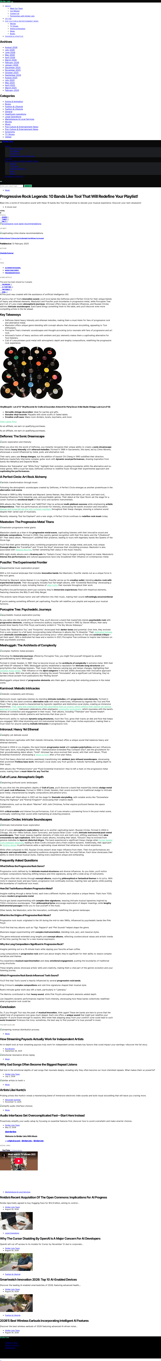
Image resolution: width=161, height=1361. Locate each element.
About (8, 6)
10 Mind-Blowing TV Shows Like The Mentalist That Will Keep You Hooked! (22, 238)
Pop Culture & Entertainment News (21, 21)
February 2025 (12, 90)
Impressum (10, 1348)
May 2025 (10, 82)
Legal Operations (13, 116)
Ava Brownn (10, 1049)
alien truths (52, 585)
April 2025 (10, 85)
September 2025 (13, 75)
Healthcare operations (15, 114)
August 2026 (11, 47)
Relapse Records (23, 549)
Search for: (4, 183)
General (8, 111)
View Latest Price (8, 421)
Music (12, 31)
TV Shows (14, 26)
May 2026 (10, 55)
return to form (42, 754)
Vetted (8, 19)
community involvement (69, 709)
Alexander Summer (13, 1100)
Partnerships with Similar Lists (22, 16)
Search (28, 186)
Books (12, 34)
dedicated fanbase (103, 632)
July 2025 (10, 80)
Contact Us (14, 13)
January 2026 (11, 65)
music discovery (12, 270)
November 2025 (13, 70)
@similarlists (10, 1131)
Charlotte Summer (6, 253)
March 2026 (11, 60)
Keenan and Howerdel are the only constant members (25, 509)
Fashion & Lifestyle (14, 36)
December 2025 (13, 67)
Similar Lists (5, 1)
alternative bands (13, 268)
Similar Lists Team (12, 1074)
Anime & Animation (17, 29)
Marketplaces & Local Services (19, 119)
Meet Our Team (16, 8)
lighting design (10, 845)
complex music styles (10, 670)
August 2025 (11, 77)
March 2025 (11, 87)
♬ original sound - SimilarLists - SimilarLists (24, 1140)
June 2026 (10, 52)
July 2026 (10, 50)
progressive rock (12, 273)
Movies (13, 23)
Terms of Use (11, 1343)
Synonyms (10, 132)
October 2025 (11, 72)
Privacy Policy (12, 1345)
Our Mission (15, 11)
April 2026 (10, 57)
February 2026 (12, 62)
